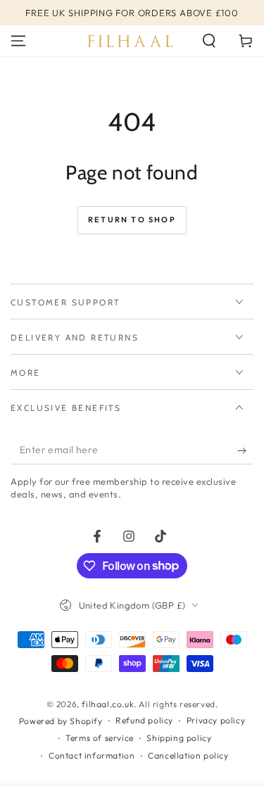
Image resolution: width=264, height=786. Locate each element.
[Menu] (18, 41)
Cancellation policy (188, 755)
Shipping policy (178, 738)
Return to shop (132, 219)
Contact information (91, 755)
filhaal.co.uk (108, 704)
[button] (209, 41)
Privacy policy (216, 720)
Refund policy (144, 720)
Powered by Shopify (61, 721)
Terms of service (99, 738)
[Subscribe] (245, 450)
